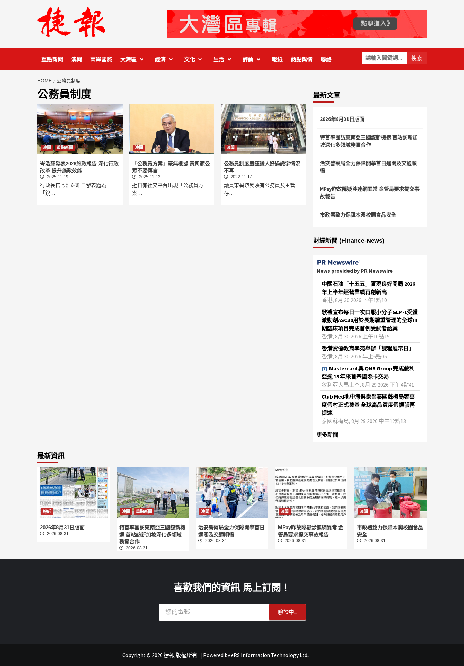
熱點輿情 (302, 59)
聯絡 (326, 59)
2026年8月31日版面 (342, 119)
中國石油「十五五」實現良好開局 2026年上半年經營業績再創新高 (368, 287)
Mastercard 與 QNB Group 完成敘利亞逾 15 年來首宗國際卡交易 (368, 372)
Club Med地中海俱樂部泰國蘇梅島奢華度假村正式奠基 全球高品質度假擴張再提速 (368, 404)
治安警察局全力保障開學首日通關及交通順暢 (368, 167)
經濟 (160, 59)
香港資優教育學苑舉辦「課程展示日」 (368, 348)
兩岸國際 (101, 59)
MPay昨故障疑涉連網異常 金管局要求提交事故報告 (370, 193)
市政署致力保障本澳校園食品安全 (358, 214)
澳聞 (76, 59)
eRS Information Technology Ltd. (269, 655)
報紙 (277, 59)
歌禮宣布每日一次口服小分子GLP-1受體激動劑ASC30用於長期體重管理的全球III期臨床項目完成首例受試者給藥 (370, 320)
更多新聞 (327, 434)
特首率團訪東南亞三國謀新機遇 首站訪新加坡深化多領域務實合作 (369, 141)
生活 (218, 59)
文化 (189, 59)
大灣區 (128, 59)
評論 (248, 59)
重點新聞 (52, 59)
